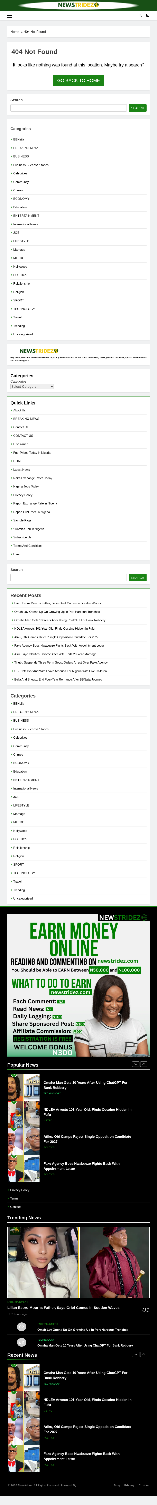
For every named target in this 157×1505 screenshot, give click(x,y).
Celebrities (20, 173)
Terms (14, 1198)
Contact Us (20, 427)
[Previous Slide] (135, 1064)
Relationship (21, 283)
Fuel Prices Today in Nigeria (31, 452)
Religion (18, 292)
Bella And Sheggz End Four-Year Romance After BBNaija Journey (58, 679)
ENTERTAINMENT (26, 215)
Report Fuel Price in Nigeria (31, 512)
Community (21, 182)
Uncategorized (23, 334)
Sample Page (22, 520)
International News (25, 224)
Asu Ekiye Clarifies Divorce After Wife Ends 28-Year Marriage (55, 654)
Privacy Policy (23, 495)
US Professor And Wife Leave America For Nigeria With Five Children (60, 671)
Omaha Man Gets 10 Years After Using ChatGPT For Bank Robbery (59, 620)
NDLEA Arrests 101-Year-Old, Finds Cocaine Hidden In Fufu (54, 628)
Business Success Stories (31, 165)
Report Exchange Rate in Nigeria (35, 503)
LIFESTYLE (21, 241)
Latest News (21, 469)
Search (16, 100)
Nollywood (20, 266)
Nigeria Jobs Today (26, 486)
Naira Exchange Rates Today (32, 478)
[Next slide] (143, 1064)
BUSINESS (21, 156)
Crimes (18, 190)
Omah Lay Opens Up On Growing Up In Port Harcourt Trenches (57, 611)
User (16, 554)
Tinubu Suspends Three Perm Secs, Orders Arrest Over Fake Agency (61, 662)
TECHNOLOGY (24, 309)
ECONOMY (21, 198)
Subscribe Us (22, 537)
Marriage (19, 249)
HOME (18, 461)
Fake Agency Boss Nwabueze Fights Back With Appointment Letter (59, 645)
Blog (117, 1485)
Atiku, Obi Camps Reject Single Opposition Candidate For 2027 (56, 637)
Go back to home (78, 80)
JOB (16, 232)
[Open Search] (140, 15)
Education (20, 207)
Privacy (129, 1485)
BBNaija (18, 139)
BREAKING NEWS (26, 148)
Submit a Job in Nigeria (28, 529)
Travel (17, 317)
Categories (18, 381)
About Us (19, 410)
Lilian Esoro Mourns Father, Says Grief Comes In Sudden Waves (57, 603)
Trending (19, 326)
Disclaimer (20, 444)
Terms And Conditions (28, 545)
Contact (15, 1206)
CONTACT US (23, 435)
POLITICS (20, 275)
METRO (19, 258)
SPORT (18, 300)
